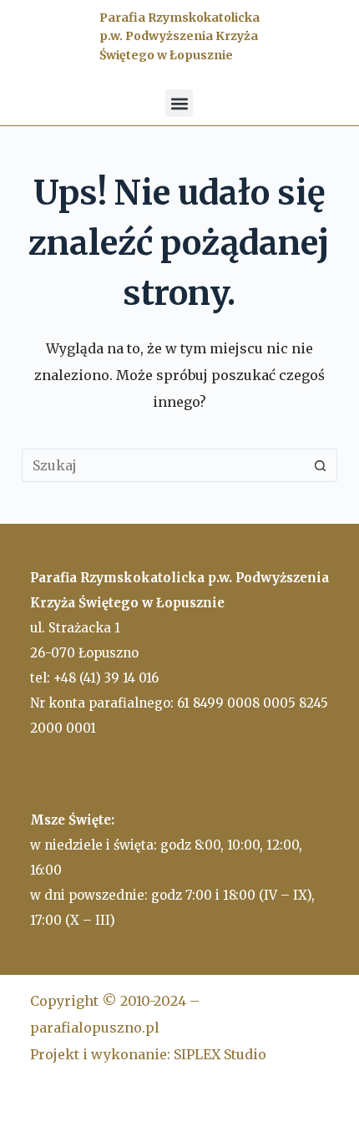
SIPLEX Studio (220, 1054)
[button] (179, 103)
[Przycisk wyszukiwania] (320, 465)
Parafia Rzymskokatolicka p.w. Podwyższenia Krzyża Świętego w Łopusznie (179, 36)
